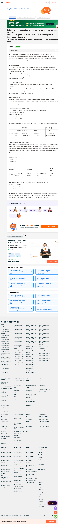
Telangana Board (5, 436)
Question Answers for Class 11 (45, 17)
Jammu (41, 501)
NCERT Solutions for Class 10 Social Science (31, 343)
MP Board (3, 431)
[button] (13, 210)
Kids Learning (17, 437)
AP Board (3, 416)
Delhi (39, 459)
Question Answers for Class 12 (25, 17)
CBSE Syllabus (29, 383)
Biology (26, 8)
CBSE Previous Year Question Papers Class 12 (31, 396)
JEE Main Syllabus (5, 469)
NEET (15, 388)
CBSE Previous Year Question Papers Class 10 (31, 401)
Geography (29, 429)
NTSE (15, 399)
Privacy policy (26, 515)
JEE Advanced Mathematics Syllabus (17, 480)
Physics (28, 414)
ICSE (40, 380)
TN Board (3, 438)
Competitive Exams (19, 380)
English (28, 424)
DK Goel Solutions (5, 403)
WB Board (3, 443)
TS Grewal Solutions (6, 405)
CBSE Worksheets (30, 388)
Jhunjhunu (41, 506)
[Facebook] (44, 515)
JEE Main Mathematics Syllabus (4, 477)
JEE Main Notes (5, 460)
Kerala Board (4, 426)
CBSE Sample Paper (31, 385)
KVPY (15, 396)
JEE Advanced (17, 385)
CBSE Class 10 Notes (44, 421)
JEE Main (16, 383)
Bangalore (40, 455)
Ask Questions (17, 440)
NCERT (2, 326)
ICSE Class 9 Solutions (44, 389)
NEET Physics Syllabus (31, 471)
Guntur (41, 489)
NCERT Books (42, 351)
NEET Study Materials (19, 431)
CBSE (27, 380)
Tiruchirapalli (41, 469)
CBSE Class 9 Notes (44, 424)
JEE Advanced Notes (19, 460)
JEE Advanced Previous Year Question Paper (18, 490)
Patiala (40, 457)
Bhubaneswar (42, 504)
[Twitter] (52, 515)
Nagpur (41, 487)
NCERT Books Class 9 (44, 360)
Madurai (40, 472)
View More (34, 220)
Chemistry (29, 419)
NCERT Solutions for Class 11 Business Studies (19, 347)
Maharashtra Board (6, 429)
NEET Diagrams (30, 463)
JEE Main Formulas (5, 463)
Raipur (40, 494)
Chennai (40, 452)
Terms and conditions (8, 517)
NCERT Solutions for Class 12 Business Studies (6, 353)
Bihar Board (4, 419)
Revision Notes (42, 414)
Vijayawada (41, 464)
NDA (15, 394)
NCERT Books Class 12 (44, 353)
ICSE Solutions (42, 383)
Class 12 (21, 8)
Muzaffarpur (41, 450)
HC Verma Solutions (6, 386)
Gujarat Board (4, 421)
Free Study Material (19, 414)
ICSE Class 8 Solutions (44, 392)
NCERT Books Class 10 (44, 358)
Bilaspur (41, 497)
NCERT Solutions (5, 329)
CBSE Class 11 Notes (44, 419)
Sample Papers (17, 420)
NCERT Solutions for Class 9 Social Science (31, 368)
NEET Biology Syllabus (31, 478)
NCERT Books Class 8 (44, 363)
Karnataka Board (5, 424)
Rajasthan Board (5, 434)
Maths (27, 421)
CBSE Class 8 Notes (44, 426)
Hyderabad (41, 462)
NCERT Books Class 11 (44, 355)
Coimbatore (42, 482)
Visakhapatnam (42, 467)
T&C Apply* (29, 228)
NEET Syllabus (29, 469)
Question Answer (12, 8)
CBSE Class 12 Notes (44, 416)
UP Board (3, 441)
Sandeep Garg (4, 408)
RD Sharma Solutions (6, 388)
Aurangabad (42, 492)
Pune (40, 484)
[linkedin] (48, 515)
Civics (27, 431)
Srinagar (41, 499)
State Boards (4, 414)
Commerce (29, 426)
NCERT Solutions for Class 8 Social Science (44, 343)
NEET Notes (29, 460)
